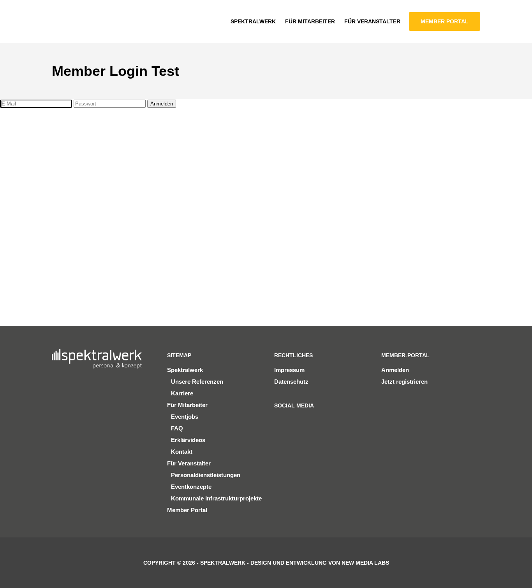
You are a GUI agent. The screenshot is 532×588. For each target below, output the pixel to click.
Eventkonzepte (191, 486)
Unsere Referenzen (197, 381)
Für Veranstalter (189, 463)
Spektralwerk (185, 370)
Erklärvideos (188, 440)
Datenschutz (291, 381)
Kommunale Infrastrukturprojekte (216, 498)
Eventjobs (184, 416)
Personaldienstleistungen (205, 475)
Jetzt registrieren (404, 381)
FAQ (177, 428)
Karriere (182, 393)
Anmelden (161, 104)
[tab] (74, 158)
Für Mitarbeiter (187, 405)
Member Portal (187, 510)
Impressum (289, 370)
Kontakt (181, 451)
